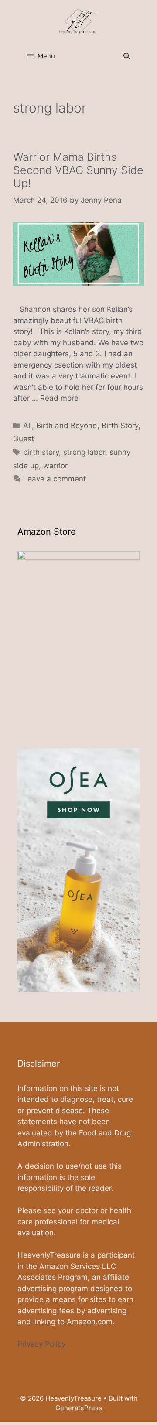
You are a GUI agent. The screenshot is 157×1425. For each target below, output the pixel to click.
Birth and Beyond (66, 425)
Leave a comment (54, 478)
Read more (59, 398)
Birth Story (120, 425)
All (27, 425)
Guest (23, 438)
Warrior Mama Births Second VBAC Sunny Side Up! (78, 170)
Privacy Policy (41, 1344)
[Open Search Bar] (127, 56)
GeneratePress (78, 1408)
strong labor (84, 452)
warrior (55, 465)
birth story (41, 452)
